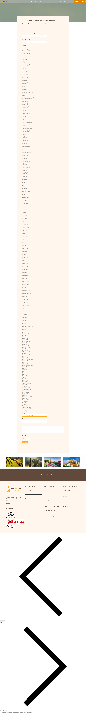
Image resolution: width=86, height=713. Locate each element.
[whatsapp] (51, 475)
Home (32, 1)
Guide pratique (63, 1)
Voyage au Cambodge (48, 494)
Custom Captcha (25, 435)
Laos (52, 1)
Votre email (24, 418)
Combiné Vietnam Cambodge (49, 510)
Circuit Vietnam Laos (48, 513)
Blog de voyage (28, 498)
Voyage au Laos (47, 497)
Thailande (57, 1)
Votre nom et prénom (26, 39)
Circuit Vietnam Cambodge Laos (50, 516)
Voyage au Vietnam (47, 492)
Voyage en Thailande (48, 500)
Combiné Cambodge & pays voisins (50, 518)
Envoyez (25, 442)
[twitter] (44, 475)
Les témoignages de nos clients (31, 490)
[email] (34, 475)
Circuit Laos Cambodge (48, 521)
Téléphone (24, 45)
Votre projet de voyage (26, 424)
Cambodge (47, 1)
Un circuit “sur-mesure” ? (29, 495)
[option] (43, 49)
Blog (69, 1)
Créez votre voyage (79, 1)
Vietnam (42, 1)
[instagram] (47, 475)
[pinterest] (41, 475)
